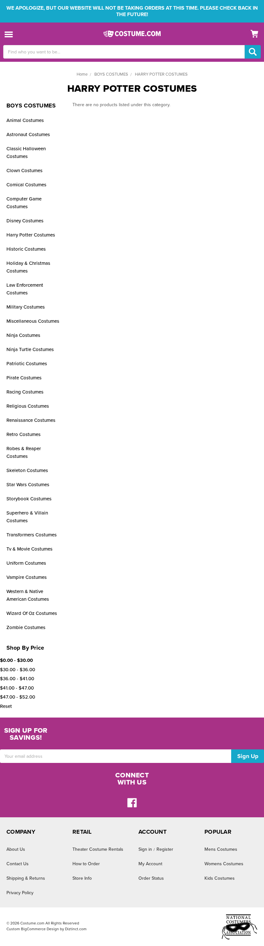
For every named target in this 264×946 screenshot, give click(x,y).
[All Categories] (9, 34)
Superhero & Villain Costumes (27, 517)
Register (164, 849)
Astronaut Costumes (28, 134)
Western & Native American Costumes (27, 595)
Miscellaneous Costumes (32, 321)
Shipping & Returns (25, 878)
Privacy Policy (19, 892)
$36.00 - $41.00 (17, 679)
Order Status (151, 878)
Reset (6, 706)
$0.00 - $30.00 (16, 660)
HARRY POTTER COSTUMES (161, 74)
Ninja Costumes (23, 335)
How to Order (86, 864)
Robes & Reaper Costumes (23, 452)
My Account (150, 864)
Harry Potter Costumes (30, 235)
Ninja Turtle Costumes (30, 349)
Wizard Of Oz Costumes (31, 613)
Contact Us (17, 864)
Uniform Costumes (26, 563)
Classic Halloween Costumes (26, 152)
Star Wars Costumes (27, 484)
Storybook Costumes (29, 499)
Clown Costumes (24, 170)
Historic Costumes (26, 249)
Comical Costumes (26, 185)
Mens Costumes (220, 849)
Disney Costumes (24, 221)
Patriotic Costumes (26, 363)
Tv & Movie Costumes (29, 549)
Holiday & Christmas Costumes (28, 267)
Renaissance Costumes (30, 420)
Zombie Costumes (25, 627)
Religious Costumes (27, 406)
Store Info (82, 878)
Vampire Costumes (26, 577)
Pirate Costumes (24, 378)
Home (82, 74)
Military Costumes (25, 307)
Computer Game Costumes (24, 202)
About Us (15, 849)
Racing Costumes (24, 392)
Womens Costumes (223, 864)
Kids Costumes (219, 878)
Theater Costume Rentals (97, 849)
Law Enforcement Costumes (24, 289)
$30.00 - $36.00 (17, 669)
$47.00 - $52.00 (17, 697)
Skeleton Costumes (27, 470)
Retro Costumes (23, 434)
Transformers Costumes (31, 535)
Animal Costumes (25, 120)
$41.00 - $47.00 (17, 688)
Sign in (145, 849)
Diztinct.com (76, 929)
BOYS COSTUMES (111, 74)
